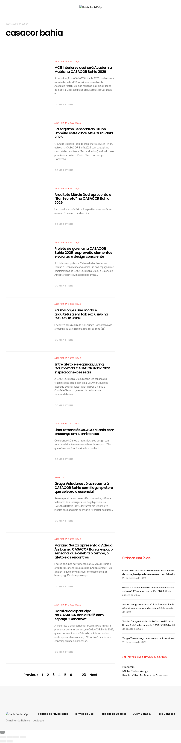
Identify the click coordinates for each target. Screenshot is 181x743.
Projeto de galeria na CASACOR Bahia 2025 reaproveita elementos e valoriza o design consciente (83, 252)
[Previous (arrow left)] (3, 741)
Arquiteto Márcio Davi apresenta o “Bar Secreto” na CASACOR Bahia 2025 (82, 198)
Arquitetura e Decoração (67, 61)
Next (93, 674)
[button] (174, 7)
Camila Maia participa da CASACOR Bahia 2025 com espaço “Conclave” (79, 615)
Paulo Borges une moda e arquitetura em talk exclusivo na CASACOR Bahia (81, 314)
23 (84, 674)
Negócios (59, 477)
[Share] (10, 737)
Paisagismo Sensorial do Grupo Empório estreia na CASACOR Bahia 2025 (83, 133)
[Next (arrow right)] (10, 741)
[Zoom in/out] (23, 737)
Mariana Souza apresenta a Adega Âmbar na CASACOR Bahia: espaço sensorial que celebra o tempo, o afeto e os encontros (83, 551)
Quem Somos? (142, 714)
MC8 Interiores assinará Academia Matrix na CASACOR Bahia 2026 (83, 69)
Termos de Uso (84, 714)
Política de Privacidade (53, 714)
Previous (31, 674)
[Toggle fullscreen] (16, 737)
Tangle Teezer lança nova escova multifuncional (148, 638)
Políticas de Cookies (113, 714)
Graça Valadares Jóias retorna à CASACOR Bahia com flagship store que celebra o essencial (83, 487)
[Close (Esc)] (3, 737)
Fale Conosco (166, 714)
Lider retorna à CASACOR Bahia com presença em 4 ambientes (84, 431)
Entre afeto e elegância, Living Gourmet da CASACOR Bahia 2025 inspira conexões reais (82, 368)
